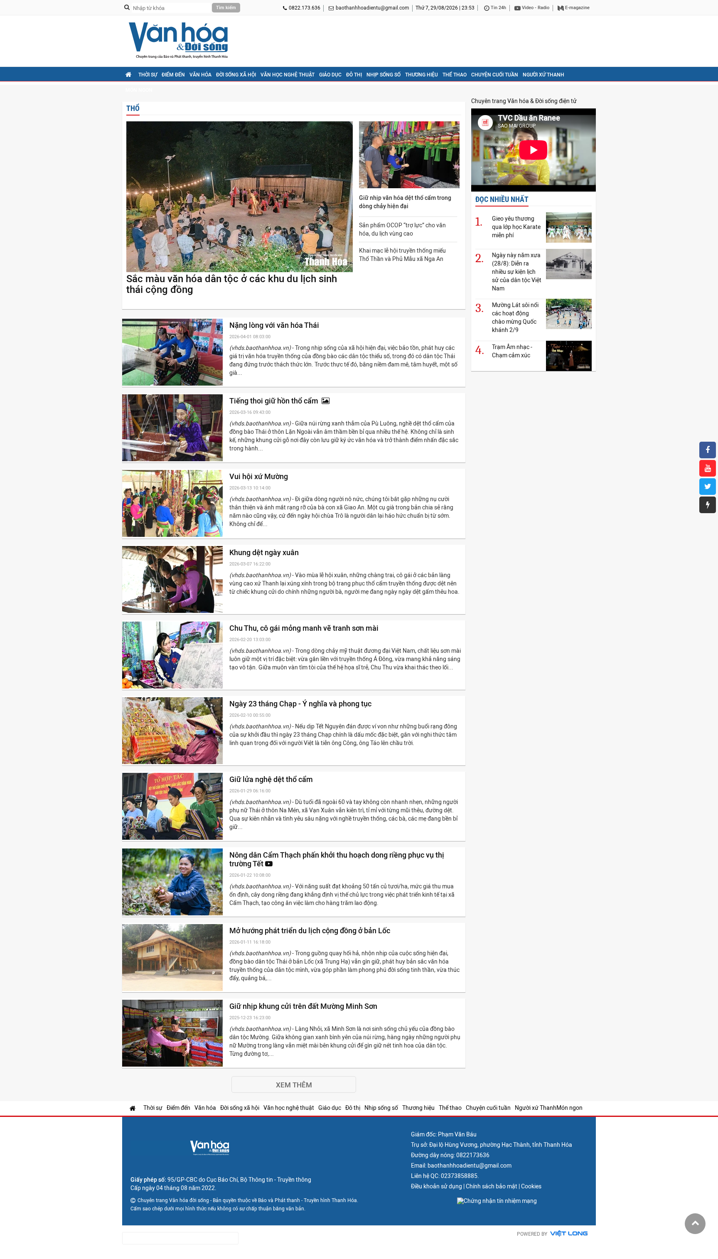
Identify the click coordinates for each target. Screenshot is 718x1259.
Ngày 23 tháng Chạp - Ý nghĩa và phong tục (301, 703)
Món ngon (138, 90)
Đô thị (354, 75)
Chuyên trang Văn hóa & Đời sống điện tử (524, 101)
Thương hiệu (421, 75)
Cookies (531, 1186)
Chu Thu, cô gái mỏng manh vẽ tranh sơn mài (304, 628)
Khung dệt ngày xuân (264, 552)
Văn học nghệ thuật (288, 75)
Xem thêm (294, 1085)
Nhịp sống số (383, 75)
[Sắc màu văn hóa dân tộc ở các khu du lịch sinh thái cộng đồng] (239, 197)
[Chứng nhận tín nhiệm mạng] (497, 1201)
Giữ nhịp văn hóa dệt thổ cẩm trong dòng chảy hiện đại (405, 201)
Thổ (133, 108)
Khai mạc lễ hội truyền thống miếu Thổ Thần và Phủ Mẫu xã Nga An (402, 254)
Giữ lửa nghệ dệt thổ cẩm (272, 779)
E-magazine (577, 7)
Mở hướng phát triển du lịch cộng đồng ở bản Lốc (310, 930)
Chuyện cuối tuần (494, 75)
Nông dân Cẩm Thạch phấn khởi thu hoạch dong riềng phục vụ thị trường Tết (336, 859)
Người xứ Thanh (543, 75)
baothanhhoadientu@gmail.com (372, 8)
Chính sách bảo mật (491, 1186)
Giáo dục (330, 75)
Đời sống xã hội (236, 75)
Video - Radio (535, 7)
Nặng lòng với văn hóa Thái (275, 325)
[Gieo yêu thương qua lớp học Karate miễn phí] (569, 227)
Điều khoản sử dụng (436, 1186)
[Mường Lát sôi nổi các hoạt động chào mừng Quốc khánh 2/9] (569, 314)
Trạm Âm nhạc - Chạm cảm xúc (512, 351)
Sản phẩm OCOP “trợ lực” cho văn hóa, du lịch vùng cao (402, 229)
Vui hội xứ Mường (259, 476)
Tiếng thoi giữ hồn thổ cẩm (275, 400)
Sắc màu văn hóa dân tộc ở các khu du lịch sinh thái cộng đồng (231, 284)
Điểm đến (173, 75)
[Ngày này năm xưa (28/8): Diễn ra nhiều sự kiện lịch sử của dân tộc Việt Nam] (569, 264)
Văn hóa (200, 75)
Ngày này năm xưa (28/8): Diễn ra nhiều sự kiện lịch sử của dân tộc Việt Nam (516, 272)
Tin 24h (497, 7)
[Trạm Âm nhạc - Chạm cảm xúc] (569, 356)
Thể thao (455, 75)
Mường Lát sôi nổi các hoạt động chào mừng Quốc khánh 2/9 (515, 317)
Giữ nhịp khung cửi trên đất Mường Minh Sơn (304, 1006)
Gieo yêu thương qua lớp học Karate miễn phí (516, 227)
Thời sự (147, 75)
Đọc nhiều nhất (502, 199)
